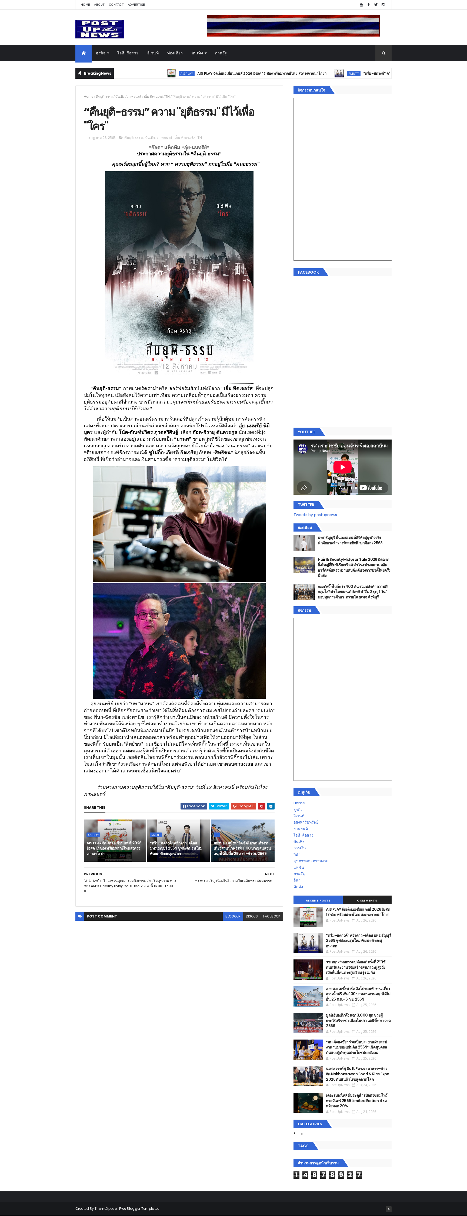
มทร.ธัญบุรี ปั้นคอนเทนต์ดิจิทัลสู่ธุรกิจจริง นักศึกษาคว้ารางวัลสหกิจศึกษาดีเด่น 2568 (350, 540)
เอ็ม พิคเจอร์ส (153, 96)
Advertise (136, 4)
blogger (233, 916)
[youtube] (361, 4)
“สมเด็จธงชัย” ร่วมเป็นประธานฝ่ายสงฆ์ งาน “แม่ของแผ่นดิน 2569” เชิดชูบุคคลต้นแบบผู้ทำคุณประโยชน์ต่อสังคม (356, 1047)
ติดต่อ (298, 886)
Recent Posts (318, 900)
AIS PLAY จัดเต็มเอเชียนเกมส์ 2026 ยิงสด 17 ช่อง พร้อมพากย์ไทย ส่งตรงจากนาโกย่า (216, 73)
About (99, 4)
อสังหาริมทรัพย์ (305, 822)
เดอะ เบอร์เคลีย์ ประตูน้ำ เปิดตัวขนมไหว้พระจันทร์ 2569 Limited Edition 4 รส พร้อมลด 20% (357, 1101)
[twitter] (376, 4)
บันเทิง (197, 53)
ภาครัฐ (221, 53)
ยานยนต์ (300, 828)
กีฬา (297, 854)
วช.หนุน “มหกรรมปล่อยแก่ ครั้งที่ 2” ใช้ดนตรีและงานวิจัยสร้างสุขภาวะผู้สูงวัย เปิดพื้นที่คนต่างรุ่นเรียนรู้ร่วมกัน (356, 967)
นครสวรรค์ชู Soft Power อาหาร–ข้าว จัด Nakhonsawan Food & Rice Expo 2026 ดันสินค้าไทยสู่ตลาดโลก (357, 1074)
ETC (300, 1134)
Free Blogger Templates (139, 1208)
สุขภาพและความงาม (310, 861)
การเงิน (299, 848)
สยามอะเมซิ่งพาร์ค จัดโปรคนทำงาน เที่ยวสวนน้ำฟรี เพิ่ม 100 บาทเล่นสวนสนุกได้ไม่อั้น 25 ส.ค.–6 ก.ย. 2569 (242, 848)
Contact (116, 4)
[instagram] (383, 4)
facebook (271, 916)
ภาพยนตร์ (134, 96)
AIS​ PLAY (141, 73)
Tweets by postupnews (315, 514)
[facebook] (369, 4)
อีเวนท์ (153, 53)
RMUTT (308, 73)
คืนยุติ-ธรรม (104, 96)
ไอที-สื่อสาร (128, 53)
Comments (367, 900)
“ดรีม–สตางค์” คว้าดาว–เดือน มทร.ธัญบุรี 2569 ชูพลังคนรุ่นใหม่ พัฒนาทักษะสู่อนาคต (384, 73)
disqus (252, 916)
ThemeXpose (106, 1208)
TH (167, 96)
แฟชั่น (298, 867)
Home (85, 4)
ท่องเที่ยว (175, 53)
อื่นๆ (297, 880)
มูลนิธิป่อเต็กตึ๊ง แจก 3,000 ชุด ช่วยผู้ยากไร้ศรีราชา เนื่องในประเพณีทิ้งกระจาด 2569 (358, 1020)
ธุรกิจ (100, 53)
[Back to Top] (389, 1209)
